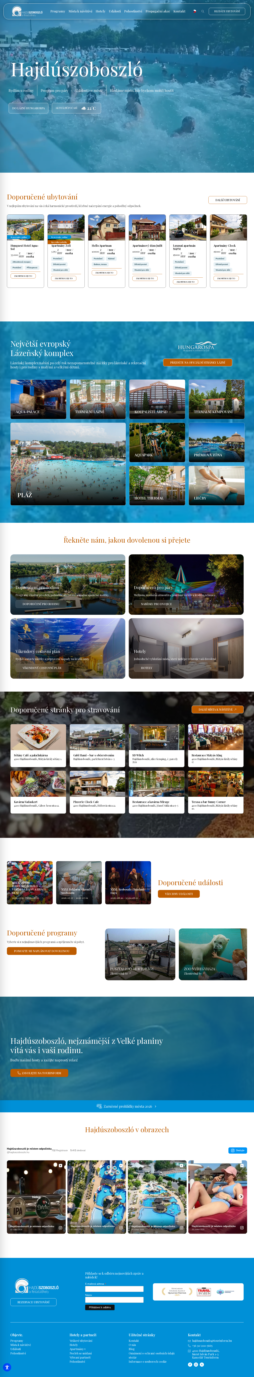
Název (88, 1295)
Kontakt (179, 11)
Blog (132, 1349)
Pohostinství (133, 11)
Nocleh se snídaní (81, 1353)
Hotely (100, 11)
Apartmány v (78, 1349)
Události (115, 11)
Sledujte (240, 1150)
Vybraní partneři (80, 1357)
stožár (133, 1357)
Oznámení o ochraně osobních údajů (152, 1353)
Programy (57, 11)
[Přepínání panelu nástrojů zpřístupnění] (7, 1367)
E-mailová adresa (95, 1283)
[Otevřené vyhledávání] (202, 11)
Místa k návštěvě (80, 11)
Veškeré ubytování (81, 1340)
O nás (132, 1344)
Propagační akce (158, 11)
